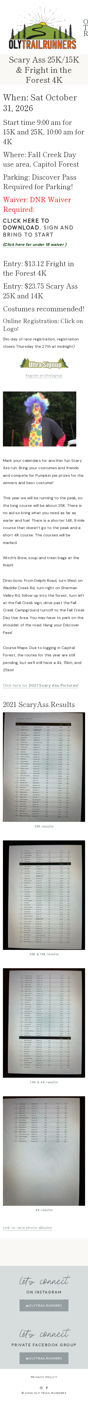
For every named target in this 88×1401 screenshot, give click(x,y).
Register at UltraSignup (44, 375)
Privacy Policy (44, 1377)
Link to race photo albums (27, 1227)
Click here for (41, 685)
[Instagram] (41, 1388)
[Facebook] (47, 1388)
